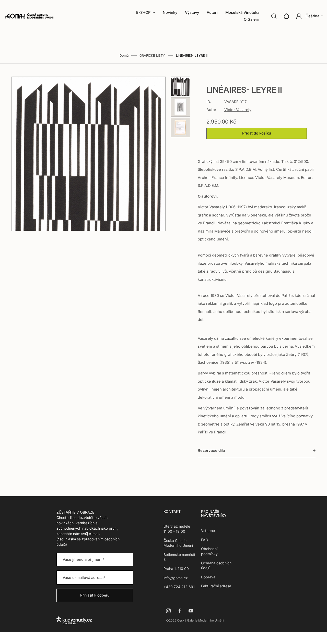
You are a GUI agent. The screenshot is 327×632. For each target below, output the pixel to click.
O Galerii (251, 19)
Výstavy (192, 12)
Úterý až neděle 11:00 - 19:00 (177, 528)
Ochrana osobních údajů (216, 565)
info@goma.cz (176, 578)
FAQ (204, 540)
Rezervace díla (211, 450)
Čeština (312, 16)
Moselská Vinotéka (242, 12)
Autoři (212, 12)
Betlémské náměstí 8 (179, 557)
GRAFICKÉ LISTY (152, 55)
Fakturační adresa (216, 586)
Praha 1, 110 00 (176, 568)
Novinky (170, 12)
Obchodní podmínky (209, 551)
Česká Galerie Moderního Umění (178, 543)
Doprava (208, 577)
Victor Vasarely (237, 109)
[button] (180, 86)
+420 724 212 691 (179, 587)
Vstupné (208, 530)
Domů (124, 55)
